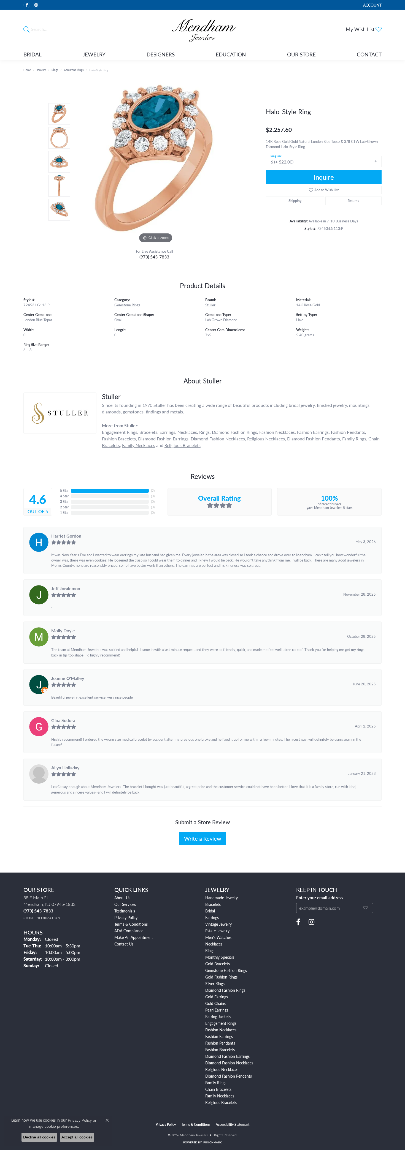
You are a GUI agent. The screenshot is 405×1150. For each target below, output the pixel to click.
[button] (372, 5)
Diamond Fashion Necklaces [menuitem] (229, 1062)
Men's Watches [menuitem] (218, 937)
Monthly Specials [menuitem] (219, 957)
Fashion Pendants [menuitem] (220, 1043)
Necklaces (187, 432)
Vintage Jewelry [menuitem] (218, 924)
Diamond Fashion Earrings (163, 438)
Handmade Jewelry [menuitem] (221, 897)
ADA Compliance (128, 930)
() (153, 490)
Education (231, 54)
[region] (155, 161)
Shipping (294, 200)
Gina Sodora (63, 720)
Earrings (167, 432)
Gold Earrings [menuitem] (216, 996)
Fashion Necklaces (277, 432)
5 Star (64, 490)
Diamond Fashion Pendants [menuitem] (228, 1076)
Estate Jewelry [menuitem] (217, 930)
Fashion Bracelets (119, 438)
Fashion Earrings (313, 432)
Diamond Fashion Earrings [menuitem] (227, 1056)
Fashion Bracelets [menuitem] (220, 1049)
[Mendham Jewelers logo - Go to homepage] (202, 29)
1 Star (64, 512)
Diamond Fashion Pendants (313, 438)
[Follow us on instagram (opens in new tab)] (36, 5)
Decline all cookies (39, 1137)
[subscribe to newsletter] (365, 908)
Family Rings (354, 438)
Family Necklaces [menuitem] (219, 1096)
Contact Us (123, 944)
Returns (353, 200)
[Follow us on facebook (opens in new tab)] (26, 5)
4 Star (64, 496)
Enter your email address (319, 898)
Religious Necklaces (266, 438)
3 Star (64, 501)
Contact (369, 54)
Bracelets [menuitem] (213, 904)
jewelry (41, 70)
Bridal (32, 54)
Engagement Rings (119, 432)
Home (27, 70)
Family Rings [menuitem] (215, 1082)
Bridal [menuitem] (210, 911)
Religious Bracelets (182, 445)
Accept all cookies (77, 1137)
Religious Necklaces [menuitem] (221, 1069)
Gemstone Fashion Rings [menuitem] (226, 970)
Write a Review (202, 838)
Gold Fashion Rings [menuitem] (221, 977)
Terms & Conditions (131, 924)
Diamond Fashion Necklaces (218, 438)
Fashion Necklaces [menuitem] (220, 1029)
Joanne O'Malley (67, 678)
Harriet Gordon (66, 536)
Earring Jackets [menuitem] (218, 1016)
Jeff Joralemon (65, 588)
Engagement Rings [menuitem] (220, 1023)
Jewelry (94, 54)
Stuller (210, 305)
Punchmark (212, 1142)
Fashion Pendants (348, 432)
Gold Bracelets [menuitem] (217, 963)
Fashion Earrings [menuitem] (219, 1036)
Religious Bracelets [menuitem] (221, 1102)
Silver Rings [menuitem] (215, 983)
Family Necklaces (138, 445)
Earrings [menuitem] (212, 917)
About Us (122, 897)
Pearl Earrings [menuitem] (216, 1010)
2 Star (64, 507)
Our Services (125, 904)
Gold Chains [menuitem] (215, 1003)
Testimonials (124, 911)
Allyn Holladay (65, 767)
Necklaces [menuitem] (213, 944)
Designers (161, 54)
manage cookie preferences (53, 1126)
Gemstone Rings (73, 70)
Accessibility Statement (232, 1124)
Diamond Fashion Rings (234, 432)
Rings (55, 70)
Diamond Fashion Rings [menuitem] (225, 990)
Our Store (301, 54)
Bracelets (148, 432)
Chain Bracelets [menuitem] (218, 1089)
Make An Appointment (133, 937)
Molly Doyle (63, 630)
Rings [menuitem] (209, 950)
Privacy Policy (125, 917)
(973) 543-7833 (154, 257)
